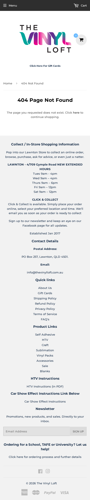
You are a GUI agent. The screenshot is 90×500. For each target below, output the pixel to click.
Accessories (45, 360)
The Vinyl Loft (47, 483)
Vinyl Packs (45, 355)
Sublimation (45, 350)
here (76, 112)
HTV (45, 339)
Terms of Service (45, 314)
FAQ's (45, 319)
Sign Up (78, 431)
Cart (83, 5)
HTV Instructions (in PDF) (45, 386)
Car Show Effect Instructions (45, 401)
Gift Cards (45, 293)
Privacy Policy (45, 309)
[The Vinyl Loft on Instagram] (48, 472)
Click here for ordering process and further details (45, 457)
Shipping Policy (45, 298)
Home (7, 83)
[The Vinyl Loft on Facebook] (40, 472)
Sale (45, 366)
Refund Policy (45, 303)
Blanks (45, 371)
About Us (45, 288)
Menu (13, 5)
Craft (45, 345)
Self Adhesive (45, 334)
